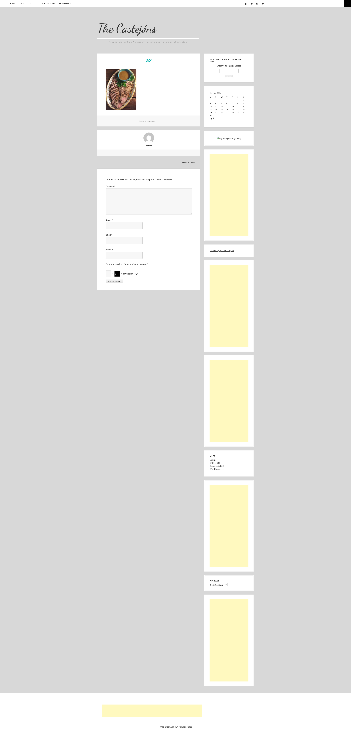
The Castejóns (127, 28)
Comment (110, 186)
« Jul (212, 118)
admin (149, 145)
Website (109, 249)
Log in (213, 460)
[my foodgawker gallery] (229, 139)
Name (109, 220)
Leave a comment (147, 121)
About (22, 3)
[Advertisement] (229, 195)
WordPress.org (217, 469)
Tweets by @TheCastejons (222, 250)
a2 (149, 60)
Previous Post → (189, 162)
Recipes (32, 3)
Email (109, 234)
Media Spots (65, 3)
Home (12, 3)
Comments (217, 466)
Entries (215, 463)
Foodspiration (48, 3)
